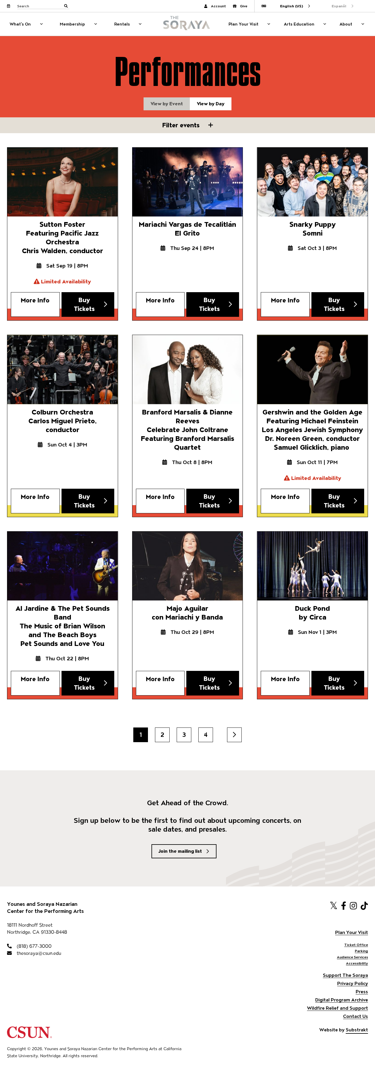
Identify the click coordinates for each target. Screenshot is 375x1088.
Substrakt (357, 1030)
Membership (72, 24)
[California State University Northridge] (29, 1035)
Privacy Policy (352, 983)
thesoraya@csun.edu (38, 953)
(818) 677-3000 (33, 946)
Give (243, 6)
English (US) (291, 6)
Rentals (122, 24)
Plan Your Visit (243, 24)
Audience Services (352, 957)
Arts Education (299, 24)
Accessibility (357, 963)
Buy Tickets (84, 304)
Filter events (181, 125)
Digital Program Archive (341, 1000)
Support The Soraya (345, 975)
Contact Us (355, 1016)
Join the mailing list (180, 851)
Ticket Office (356, 945)
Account (218, 6)
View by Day (210, 103)
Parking (361, 951)
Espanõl (339, 6)
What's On (20, 24)
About (346, 24)
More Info (35, 300)
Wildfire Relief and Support (337, 1008)
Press (362, 991)
